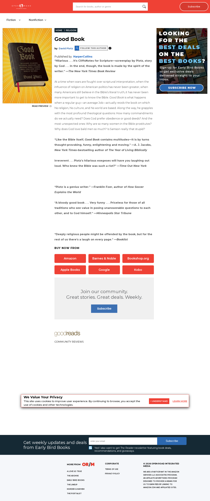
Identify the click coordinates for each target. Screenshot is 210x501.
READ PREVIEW (40, 106)
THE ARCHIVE (73, 476)
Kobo (138, 270)
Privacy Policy (112, 474)
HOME (59, 30)
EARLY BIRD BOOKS (75, 480)
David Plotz (66, 48)
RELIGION (71, 30)
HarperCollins (82, 56)
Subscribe (194, 6)
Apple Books (70, 270)
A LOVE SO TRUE (74, 471)
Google (104, 270)
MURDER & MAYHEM (75, 489)
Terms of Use (111, 469)
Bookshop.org (138, 258)
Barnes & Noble (104, 258)
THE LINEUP (72, 485)
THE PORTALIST (74, 493)
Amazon (70, 258)
